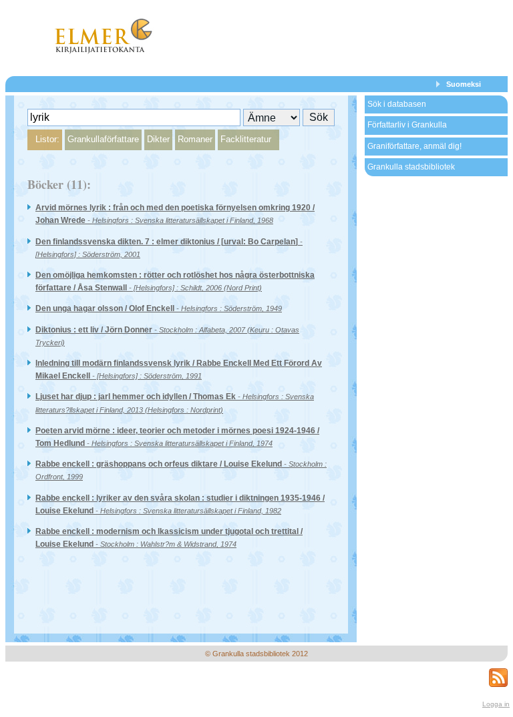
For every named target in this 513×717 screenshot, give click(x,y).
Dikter (158, 139)
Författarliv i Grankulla (407, 125)
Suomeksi (463, 84)
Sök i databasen (396, 104)
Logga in (496, 704)
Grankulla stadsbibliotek (411, 167)
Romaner (195, 139)
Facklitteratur (245, 139)
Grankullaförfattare (103, 139)
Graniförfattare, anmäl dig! (414, 146)
